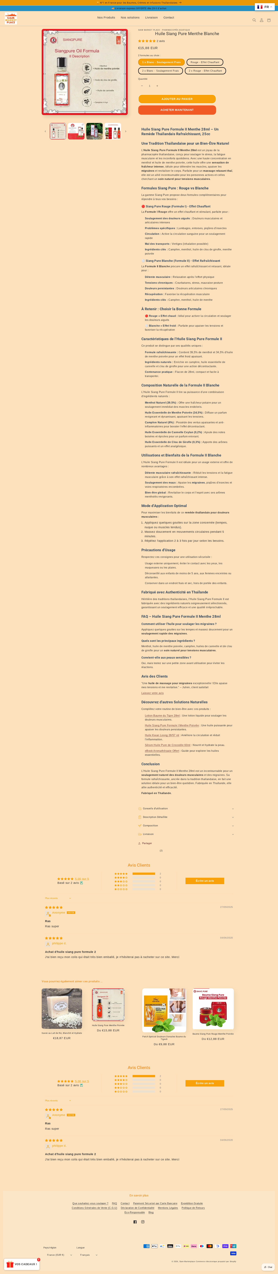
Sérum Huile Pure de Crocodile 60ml (167, 745)
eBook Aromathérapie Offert (162, 750)
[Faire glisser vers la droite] (125, 131)
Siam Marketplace (187, 1261)
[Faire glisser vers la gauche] (45, 131)
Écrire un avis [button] (205, 880)
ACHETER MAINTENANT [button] (177, 109)
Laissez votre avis (152, 693)
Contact (168, 17)
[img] (54, 907)
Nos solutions (130, 17)
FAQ (114, 1203)
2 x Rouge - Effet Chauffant (205, 70)
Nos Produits (106, 17)
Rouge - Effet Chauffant (205, 62)
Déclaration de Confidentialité (137, 1207)
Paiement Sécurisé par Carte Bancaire (155, 1203)
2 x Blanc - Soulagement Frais (160, 70)
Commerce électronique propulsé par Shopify (216, 1261)
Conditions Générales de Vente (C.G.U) (94, 1207)
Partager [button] (147, 843)
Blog (151, 1212)
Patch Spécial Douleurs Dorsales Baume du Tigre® (164, 1038)
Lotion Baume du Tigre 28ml (162, 715)
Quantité (143, 79)
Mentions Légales (168, 1207)
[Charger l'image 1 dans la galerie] (58, 131)
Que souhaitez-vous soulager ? (90, 1203)
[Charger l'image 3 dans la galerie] (94, 131)
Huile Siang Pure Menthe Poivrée (108, 1025)
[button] (147, 41)
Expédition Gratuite (192, 1203)
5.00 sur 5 (82, 878)
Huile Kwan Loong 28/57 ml (162, 735)
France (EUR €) (55, 1255)
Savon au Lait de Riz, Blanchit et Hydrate (62, 1033)
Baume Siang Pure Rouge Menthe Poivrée (213, 1034)
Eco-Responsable (135, 1212)
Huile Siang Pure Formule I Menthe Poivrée (172, 725)
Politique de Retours (193, 1207)
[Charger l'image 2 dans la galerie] (76, 131)
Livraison (151, 17)
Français (85, 1255)
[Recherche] (254, 20)
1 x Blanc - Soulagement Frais (161, 62)
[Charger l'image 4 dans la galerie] (112, 131)
